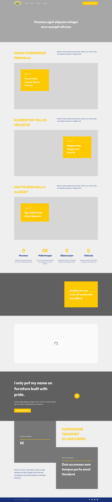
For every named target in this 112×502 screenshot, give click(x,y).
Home (26, 3)
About (31, 3)
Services (38, 3)
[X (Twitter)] (92, 499)
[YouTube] (97, 499)
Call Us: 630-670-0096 (90, 3)
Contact (45, 3)
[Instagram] (94, 499)
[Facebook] (89, 499)
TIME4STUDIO (26, 499)
